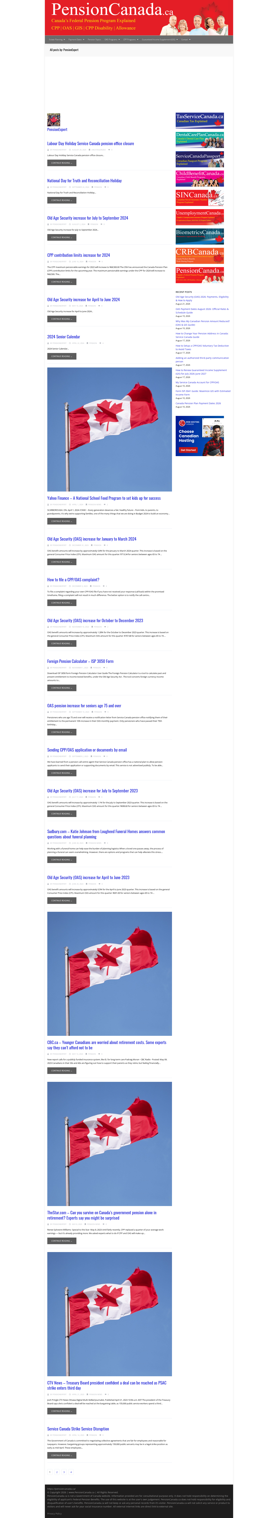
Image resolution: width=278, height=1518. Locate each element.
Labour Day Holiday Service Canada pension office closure (90, 143)
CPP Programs (129, 39)
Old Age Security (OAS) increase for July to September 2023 (92, 790)
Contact (184, 39)
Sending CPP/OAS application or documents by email (87, 750)
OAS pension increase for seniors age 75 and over (84, 705)
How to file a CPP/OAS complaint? (73, 579)
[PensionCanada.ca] (139, 17)
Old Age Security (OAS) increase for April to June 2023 (88, 877)
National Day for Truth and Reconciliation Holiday (84, 180)
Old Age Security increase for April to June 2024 (83, 299)
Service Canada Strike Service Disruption (78, 1428)
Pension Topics (94, 39)
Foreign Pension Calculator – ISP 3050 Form (80, 661)
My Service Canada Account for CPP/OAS (197, 382)
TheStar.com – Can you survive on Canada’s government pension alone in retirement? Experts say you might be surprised (101, 1215)
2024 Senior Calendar (63, 336)
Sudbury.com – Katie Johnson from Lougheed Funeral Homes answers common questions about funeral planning (106, 834)
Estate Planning (55, 39)
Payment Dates (75, 39)
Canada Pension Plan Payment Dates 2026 (198, 403)
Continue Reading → (61, 163)
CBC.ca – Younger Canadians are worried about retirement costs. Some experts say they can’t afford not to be (106, 1045)
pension (98, 187)
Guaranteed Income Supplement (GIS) (158, 39)
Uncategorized (98, 150)
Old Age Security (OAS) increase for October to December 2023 (95, 620)
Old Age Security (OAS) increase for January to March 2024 (91, 539)
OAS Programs (111, 39)
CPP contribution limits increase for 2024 (78, 255)
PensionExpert (57, 129)
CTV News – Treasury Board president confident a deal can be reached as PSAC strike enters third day (106, 1385)
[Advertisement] (139, 80)
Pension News (94, 504)
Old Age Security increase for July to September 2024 (87, 218)
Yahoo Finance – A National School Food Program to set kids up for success (104, 498)
